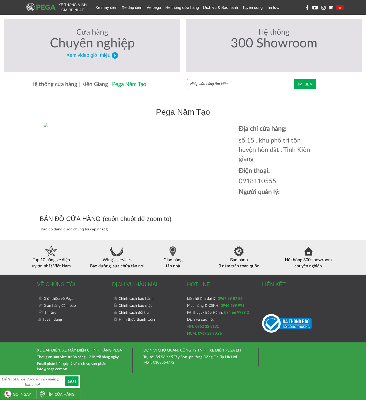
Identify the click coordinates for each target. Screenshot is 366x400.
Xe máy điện (106, 7)
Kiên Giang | (96, 84)
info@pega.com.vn (52, 369)
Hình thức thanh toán (137, 320)
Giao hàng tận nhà (172, 263)
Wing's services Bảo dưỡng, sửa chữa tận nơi (117, 263)
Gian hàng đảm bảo (60, 306)
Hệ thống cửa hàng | (55, 84)
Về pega (154, 7)
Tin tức (273, 7)
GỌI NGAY (22, 395)
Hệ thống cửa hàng (182, 7)
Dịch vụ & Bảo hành (220, 7)
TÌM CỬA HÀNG (60, 395)
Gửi (72, 381)
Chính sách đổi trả (134, 313)
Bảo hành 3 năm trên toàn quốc (239, 263)
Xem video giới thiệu (89, 55)
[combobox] (240, 84)
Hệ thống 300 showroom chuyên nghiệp (308, 263)
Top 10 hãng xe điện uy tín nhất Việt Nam (51, 263)
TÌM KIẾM (304, 84)
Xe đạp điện (132, 7)
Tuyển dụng (252, 7)
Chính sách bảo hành (136, 299)
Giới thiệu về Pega (58, 299)
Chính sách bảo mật (135, 306)
